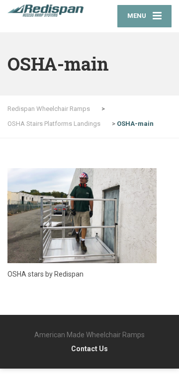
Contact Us (89, 349)
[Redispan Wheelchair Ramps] (48, 10)
